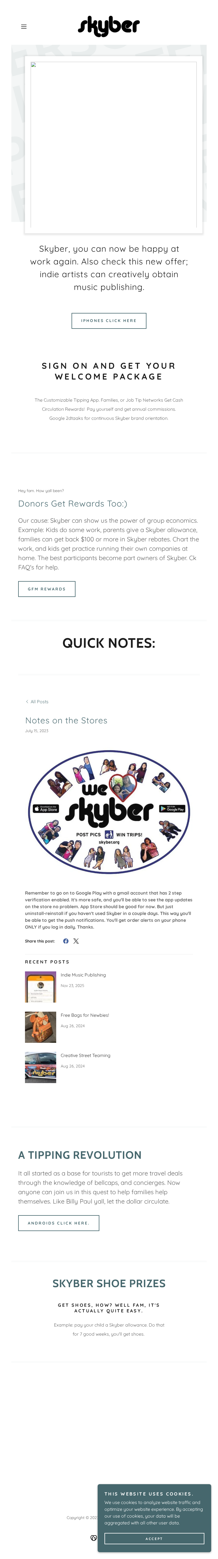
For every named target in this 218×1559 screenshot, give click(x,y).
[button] (31, 26)
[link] (109, 26)
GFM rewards (47, 589)
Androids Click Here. (59, 1223)
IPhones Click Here (109, 320)
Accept (154, 1539)
